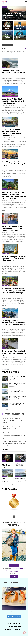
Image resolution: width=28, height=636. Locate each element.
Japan (9, 53)
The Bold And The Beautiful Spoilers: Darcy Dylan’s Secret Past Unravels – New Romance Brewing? (14, 420)
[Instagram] (24, 608)
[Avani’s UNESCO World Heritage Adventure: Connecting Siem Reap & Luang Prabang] (10, 122)
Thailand (4, 223)
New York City (14, 568)
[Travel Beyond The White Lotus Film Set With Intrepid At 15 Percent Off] (10, 154)
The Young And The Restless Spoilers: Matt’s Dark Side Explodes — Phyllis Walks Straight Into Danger (14, 443)
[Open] (14, 598)
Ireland (19, 570)
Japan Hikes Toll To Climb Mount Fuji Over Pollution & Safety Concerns (13, 101)
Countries (4, 6)
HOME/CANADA (14, 565)
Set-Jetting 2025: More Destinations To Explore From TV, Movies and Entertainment (14, 322)
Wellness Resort (5, 253)
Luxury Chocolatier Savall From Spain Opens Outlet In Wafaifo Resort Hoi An (13, 228)
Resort (3, 126)
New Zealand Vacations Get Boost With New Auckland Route (7, 37)
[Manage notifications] (24, 632)
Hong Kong (18, 51)
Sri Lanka (4, 67)
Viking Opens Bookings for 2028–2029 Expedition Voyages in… (17, 403)
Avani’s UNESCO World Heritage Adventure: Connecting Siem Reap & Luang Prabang (12, 132)
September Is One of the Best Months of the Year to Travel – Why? (13, 15)
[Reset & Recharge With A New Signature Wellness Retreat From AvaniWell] (10, 249)
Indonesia (4, 53)
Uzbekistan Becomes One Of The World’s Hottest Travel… (19, 27)
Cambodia (9, 51)
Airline (3, 460)
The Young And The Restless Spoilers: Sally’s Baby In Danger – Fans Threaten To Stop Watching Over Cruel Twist (14, 426)
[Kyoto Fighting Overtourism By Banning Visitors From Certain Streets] (10, 343)
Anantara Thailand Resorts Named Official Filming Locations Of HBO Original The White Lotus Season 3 (14, 195)
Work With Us (9, 629)
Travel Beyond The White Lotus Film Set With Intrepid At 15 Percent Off (13, 164)
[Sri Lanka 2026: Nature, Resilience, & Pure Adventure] (10, 63)
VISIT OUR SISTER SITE (14, 414)
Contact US (16, 623)
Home (9, 623)
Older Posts (6, 369)
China (13, 51)
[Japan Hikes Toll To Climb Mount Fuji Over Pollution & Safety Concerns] (10, 91)
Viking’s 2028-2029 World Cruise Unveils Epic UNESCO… (17, 384)
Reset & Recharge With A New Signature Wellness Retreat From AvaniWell (14, 258)
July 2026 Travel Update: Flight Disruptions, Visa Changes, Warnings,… (7, 28)
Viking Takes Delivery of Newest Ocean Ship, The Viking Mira (17, 390)
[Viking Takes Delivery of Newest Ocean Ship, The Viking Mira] (5, 391)
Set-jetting (4, 158)
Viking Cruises (18, 460)
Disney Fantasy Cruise (12, 570)
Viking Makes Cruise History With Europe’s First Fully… (17, 397)
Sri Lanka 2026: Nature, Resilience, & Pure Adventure (13, 71)
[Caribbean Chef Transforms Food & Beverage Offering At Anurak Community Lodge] (10, 281)
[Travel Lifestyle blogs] (14, 502)
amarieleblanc (14, 588)
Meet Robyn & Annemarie (14, 626)
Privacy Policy (19, 629)
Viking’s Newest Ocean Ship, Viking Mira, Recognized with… (17, 377)
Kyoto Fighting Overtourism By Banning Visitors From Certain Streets (14, 353)
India (23, 51)
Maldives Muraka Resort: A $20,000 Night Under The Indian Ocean (19, 38)
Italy (17, 571)
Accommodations (5, 285)
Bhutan (3, 51)
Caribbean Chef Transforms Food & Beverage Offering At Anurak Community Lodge (13, 291)
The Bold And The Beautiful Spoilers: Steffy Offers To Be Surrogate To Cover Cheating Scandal (14, 437)
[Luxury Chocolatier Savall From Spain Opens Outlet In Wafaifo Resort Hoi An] (10, 218)
